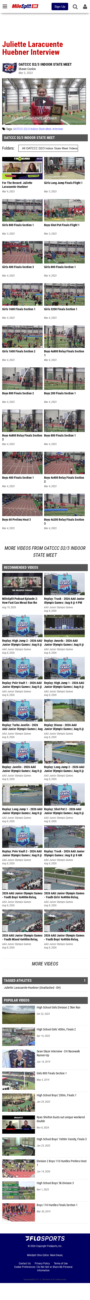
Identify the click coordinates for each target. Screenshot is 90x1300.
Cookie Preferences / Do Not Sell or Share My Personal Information (43, 1268)
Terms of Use (61, 1263)
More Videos (45, 964)
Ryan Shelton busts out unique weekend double (61, 1119)
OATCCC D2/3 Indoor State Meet (45, 64)
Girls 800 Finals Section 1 (52, 1073)
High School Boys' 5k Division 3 (55, 1183)
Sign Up (59, 6)
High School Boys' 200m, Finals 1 (56, 1095)
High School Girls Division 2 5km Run (58, 1007)
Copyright (41, 1246)
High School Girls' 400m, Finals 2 (56, 1029)
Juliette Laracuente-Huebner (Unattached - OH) (32, 988)
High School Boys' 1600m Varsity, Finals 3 (62, 1139)
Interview (57, 129)
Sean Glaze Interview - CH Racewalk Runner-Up (58, 1053)
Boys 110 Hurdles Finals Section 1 (57, 1205)
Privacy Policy (42, 1263)
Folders (8, 148)
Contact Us (25, 1263)
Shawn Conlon (27, 69)
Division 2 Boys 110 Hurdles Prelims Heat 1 (62, 1163)
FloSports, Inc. (54, 1246)
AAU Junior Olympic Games (58, 607)
